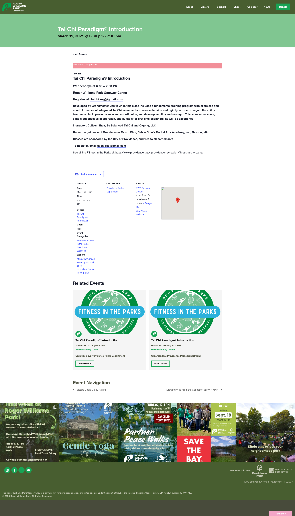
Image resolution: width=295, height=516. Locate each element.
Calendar (252, 6)
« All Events (80, 54)
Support (221, 6)
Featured (81, 240)
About (189, 6)
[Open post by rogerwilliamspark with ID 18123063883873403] (147, 432)
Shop (236, 6)
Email (29, 470)
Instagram (7, 470)
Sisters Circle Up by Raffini (91, 389)
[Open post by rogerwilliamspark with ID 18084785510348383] (29, 432)
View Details (85, 363)
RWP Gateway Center (87, 349)
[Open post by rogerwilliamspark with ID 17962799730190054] (88, 432)
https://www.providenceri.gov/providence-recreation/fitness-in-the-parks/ (159, 152)
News (267, 6)
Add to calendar (89, 174)
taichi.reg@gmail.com (107, 99)
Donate (283, 6)
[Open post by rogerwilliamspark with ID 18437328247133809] (265, 432)
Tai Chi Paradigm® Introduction (82, 217)
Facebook (14, 470)
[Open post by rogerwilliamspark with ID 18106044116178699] (206, 432)
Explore (205, 6)
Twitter (21, 470)
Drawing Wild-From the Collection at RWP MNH (192, 389)
